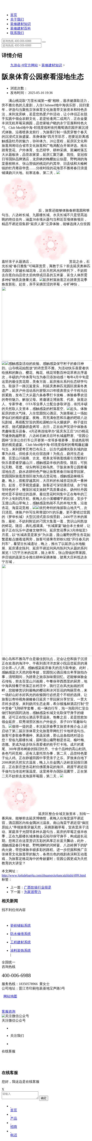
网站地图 (10, 996)
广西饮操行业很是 (37, 887)
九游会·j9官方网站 (24, 65)
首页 (13, 15)
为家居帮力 (32, 892)
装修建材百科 (20, 28)
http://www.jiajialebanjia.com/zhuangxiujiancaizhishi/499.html (44, 875)
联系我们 (17, 33)
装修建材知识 (20, 24)
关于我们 (17, 19)
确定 (43, 1098)
